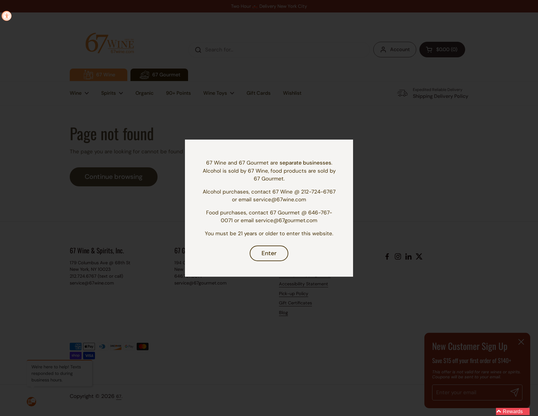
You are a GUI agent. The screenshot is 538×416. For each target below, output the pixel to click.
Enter (269, 253)
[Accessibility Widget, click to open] (7, 16)
